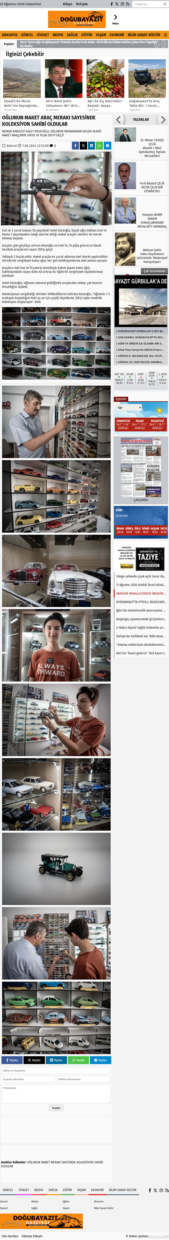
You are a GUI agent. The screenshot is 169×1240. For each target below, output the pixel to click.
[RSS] (128, 4)
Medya (58, 35)
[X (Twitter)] (117, 4)
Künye (68, 4)
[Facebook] (112, 4)
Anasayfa (10, 35)
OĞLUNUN (33, 1162)
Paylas (13, 1060)
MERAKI (56, 1162)
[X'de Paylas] (83, 146)
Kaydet (56, 1108)
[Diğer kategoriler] (165, 35)
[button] (156, 44)
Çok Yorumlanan (154, 271)
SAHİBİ (98, 1162)
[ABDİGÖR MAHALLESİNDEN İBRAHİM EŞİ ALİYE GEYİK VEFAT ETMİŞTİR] (141, 556)
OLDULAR (7, 1166)
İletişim (82, 4)
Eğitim (86, 35)
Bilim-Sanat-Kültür (144, 35)
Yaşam (101, 35)
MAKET (45, 1162)
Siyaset (43, 35)
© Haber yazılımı (137, 1236)
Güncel (27, 35)
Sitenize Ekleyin (32, 1236)
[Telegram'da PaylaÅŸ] (107, 146)
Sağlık (72, 35)
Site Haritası (10, 1236)
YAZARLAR (141, 119)
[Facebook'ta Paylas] (75, 146)
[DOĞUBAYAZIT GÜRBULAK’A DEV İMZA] (141, 301)
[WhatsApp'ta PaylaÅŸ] (99, 146)
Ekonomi (117, 35)
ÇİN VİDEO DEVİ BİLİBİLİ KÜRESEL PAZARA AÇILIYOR (85, 44)
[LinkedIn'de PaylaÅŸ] (91, 146)
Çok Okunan (127, 271)
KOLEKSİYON (85, 1162)
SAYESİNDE (68, 1162)
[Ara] (165, 4)
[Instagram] (122, 4)
